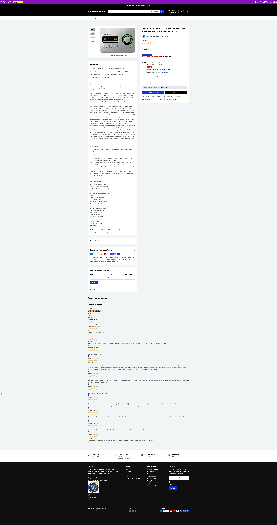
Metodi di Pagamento (152, 471)
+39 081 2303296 (126, 458)
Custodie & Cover (168, 18)
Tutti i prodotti (95, 23)
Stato (91, 274)
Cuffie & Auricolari (106, 18)
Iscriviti (173, 488)
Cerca (127, 469)
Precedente (91, 326)
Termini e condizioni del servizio (134, 478)
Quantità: (144, 82)
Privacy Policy (150, 481)
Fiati (149, 18)
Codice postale (128, 274)
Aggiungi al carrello (153, 92)
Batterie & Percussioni (140, 18)
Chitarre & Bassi (129, 18)
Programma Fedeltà (152, 485)
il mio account (171, 12)
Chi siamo (128, 471)
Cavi (176, 18)
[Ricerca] (162, 11)
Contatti (128, 474)
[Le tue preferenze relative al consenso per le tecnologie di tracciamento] (1, 393)
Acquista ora (164, 2)
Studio (160, 18)
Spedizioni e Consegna (153, 478)
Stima (93, 282)
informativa (172, 484)
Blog (127, 476)
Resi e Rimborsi (151, 474)
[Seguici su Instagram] (135, 511)
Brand (186, 18)
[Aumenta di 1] (156, 82)
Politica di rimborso (95, 290)
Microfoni (154, 18)
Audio (89, 18)
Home (89, 23)
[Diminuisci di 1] (148, 82)
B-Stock (181, 18)
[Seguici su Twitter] (133, 511)
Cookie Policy (150, 483)
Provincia (109, 274)
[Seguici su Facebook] (130, 511)
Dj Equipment (96, 18)
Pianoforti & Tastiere (118, 18)
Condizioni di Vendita (152, 469)
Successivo (97, 326)
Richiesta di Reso (151, 476)
